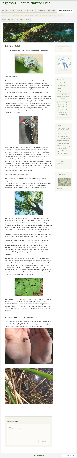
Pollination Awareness (56, 15)
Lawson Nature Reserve (65, 10)
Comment (43, 441)
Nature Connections (8, 19)
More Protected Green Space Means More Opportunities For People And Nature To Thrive (63, 112)
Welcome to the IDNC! (8, 10)
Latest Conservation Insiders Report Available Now (62, 83)
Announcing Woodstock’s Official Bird (60, 90)
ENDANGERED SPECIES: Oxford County (36, 15)
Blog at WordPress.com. (39, 455)
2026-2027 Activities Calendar (25, 10)
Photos (4, 15)
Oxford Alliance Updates (15, 15)
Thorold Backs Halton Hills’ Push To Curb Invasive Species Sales (62, 104)
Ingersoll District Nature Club (26, 3)
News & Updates (41, 10)
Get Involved (52, 10)
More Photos (60, 188)
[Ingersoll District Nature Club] (38, 32)
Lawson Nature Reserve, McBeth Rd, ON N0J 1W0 (63, 129)
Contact (27, 19)
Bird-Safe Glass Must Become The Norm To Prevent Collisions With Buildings (63, 97)
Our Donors (19, 19)
